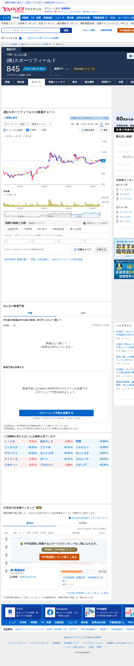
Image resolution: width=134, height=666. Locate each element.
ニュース (59, 17)
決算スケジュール (106, 23)
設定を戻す (90, 130)
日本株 (15, 17)
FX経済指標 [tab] (116, 629)
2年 (101, 124)
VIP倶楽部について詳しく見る (59, 557)
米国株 (25, 17)
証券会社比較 (83, 17)
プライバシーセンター (40, 643)
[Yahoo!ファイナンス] (22, 8)
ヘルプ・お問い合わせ (75, 647)
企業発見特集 (106, 30)
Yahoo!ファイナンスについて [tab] (28, 629)
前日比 (29, 523)
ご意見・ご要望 (94, 647)
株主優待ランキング (67, 23)
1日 (72, 124)
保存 (105, 130)
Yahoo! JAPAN (93, 637)
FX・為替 (36, 17)
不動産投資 (98, 17)
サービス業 (20, 54)
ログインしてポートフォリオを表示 (43, 38)
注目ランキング (47, 23)
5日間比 (83, 523)
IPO (123, 23)
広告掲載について (71, 643)
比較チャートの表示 (97, 223)
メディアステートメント (93, 643)
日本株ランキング (27, 23)
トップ (6, 17)
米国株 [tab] (103, 629)
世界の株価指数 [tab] (88, 629)
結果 (83, 313)
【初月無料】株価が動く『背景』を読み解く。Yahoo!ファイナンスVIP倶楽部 (43, 259)
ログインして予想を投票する (56, 413)
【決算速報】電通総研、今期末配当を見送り (82, 579)
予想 (30, 313)
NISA (113, 17)
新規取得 (66, 8)
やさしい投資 (89, 30)
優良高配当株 (87, 23)
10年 (107, 124)
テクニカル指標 (14, 130)
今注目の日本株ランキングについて (90, 518)
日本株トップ (8, 23)
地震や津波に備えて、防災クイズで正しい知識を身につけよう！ (35, 2)
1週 (77, 124)
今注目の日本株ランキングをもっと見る (87, 593)
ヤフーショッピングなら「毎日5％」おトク (78, 11)
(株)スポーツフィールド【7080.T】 (36, 44)
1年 (96, 124)
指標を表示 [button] (11, 117)
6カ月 (90, 124)
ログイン (49, 11)
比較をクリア (84, 249)
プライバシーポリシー (17, 643)
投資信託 (48, 17)
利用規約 (57, 643)
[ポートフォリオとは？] (20, 38)
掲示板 (70, 17)
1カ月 (83, 124)
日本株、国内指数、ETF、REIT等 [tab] (61, 629)
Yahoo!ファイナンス (73, 637)
